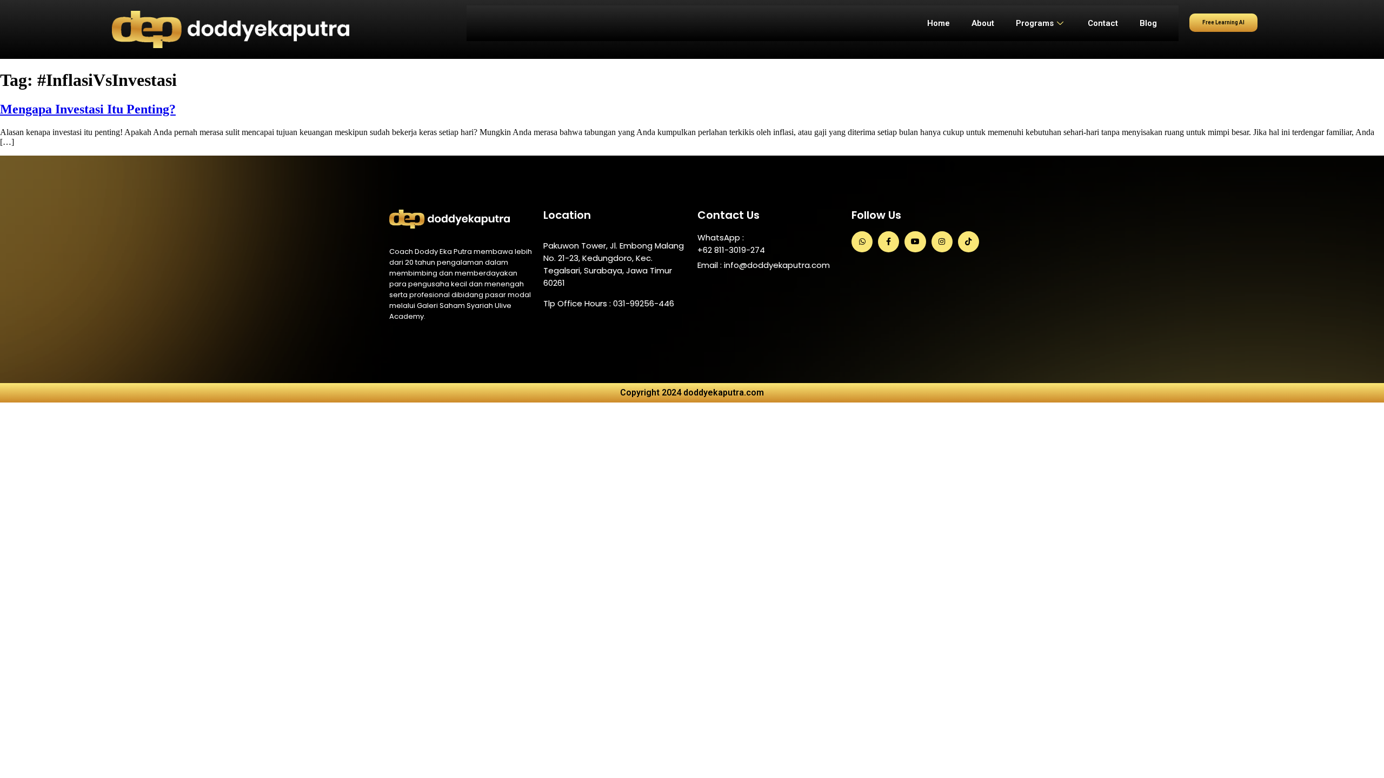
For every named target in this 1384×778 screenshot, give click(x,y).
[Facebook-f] (888, 241)
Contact (1103, 23)
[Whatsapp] (862, 241)
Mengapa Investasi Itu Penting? (88, 109)
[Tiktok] (968, 241)
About (983, 23)
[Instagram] (942, 241)
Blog (1148, 23)
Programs (1035, 23)
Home (938, 23)
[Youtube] (915, 241)
